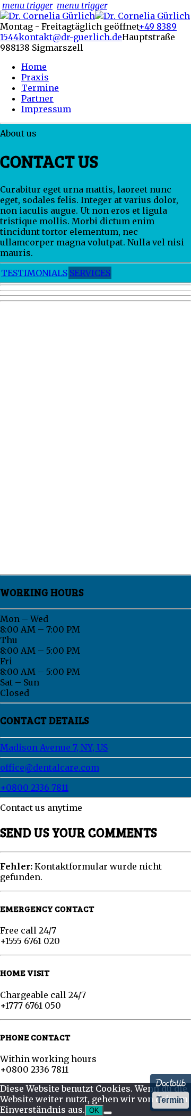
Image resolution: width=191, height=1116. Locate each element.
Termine (40, 88)
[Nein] (107, 1112)
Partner (37, 98)
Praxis (35, 77)
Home (34, 66)
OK (94, 1110)
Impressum (46, 109)
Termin (170, 1099)
